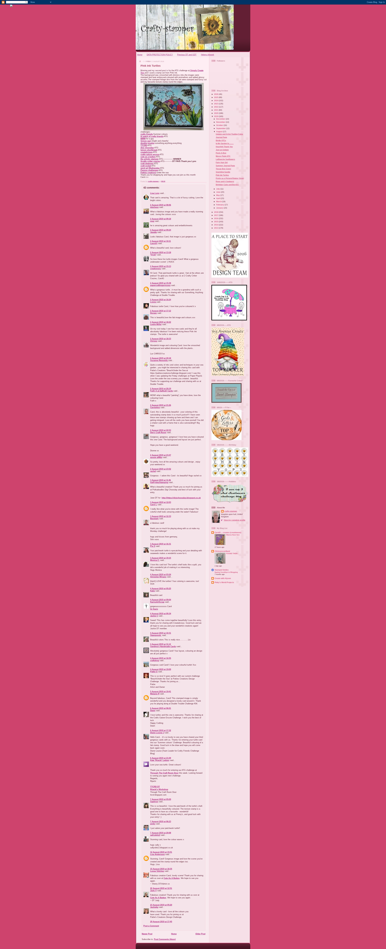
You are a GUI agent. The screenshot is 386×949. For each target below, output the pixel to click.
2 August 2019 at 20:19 (160, 389)
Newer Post (147, 934)
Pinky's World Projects (224, 582)
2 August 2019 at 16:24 (160, 300)
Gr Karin (154, 609)
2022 (216, 107)
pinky (152, 824)
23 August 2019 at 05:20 (161, 905)
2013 (216, 228)
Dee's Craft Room (158, 432)
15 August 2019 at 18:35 (161, 869)
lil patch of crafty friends (152, 136)
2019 (216, 116)
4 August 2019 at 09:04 (160, 600)
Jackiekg (154, 907)
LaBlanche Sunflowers (225, 159)
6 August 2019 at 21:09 (160, 758)
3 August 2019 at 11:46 (160, 480)
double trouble (147, 143)
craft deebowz (147, 163)
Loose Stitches (157, 871)
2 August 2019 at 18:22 (160, 322)
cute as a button (148, 157)
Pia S (152, 546)
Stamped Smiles (222, 570)
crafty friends (147, 134)
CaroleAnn (155, 407)
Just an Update (222, 150)
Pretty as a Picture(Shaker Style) (230, 178)
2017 (216, 215)
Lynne (153, 302)
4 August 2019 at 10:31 (160, 633)
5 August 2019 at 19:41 (160, 691)
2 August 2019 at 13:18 (160, 252)
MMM (143, 139)
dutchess (154, 207)
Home (139, 55)
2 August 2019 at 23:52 (160, 469)
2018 (216, 212)
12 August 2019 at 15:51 (161, 852)
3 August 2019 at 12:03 (160, 502)
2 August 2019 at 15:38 (160, 283)
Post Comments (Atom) (165, 939)
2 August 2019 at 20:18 (160, 358)
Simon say (145, 141)
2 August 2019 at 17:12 (160, 311)
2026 (216, 94)
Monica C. (155, 560)
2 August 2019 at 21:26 (160, 405)
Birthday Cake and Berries (227, 185)
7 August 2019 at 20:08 (160, 833)
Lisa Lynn (154, 193)
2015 (216, 222)
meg (152, 221)
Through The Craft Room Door (164, 773)
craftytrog (154, 660)
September (221, 128)
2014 (216, 225)
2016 (216, 218)
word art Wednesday (150, 168)
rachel (153, 471)
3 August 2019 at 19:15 (160, 558)
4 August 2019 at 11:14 (160, 644)
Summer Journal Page (225, 166)
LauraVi (153, 243)
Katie (152, 591)
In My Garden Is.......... (225, 143)
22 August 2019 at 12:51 (161, 888)
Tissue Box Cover (223, 169)
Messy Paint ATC (223, 156)
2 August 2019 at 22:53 (160, 430)
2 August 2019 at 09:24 (160, 230)
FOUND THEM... (232, 553)
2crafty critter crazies (150, 161)
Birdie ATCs (221, 140)
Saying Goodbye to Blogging (226, 572)
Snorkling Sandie (223, 172)
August (219, 132)
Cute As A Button (172, 878)
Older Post (200, 934)
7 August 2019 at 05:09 (160, 799)
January (220, 208)
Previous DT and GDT (186, 55)
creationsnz (155, 268)
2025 (216, 97)
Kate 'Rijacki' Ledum (159, 760)
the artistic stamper (149, 159)
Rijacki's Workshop (159, 789)
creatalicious (146, 152)
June (218, 192)
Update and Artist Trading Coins (229, 134)
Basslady (154, 518)
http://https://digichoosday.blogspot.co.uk (181, 498)
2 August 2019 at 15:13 (160, 266)
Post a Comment (151, 926)
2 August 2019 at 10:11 (160, 241)
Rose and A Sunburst (225, 181)
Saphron (154, 801)
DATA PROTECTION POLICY (160, 55)
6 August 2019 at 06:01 (160, 708)
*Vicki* (153, 255)
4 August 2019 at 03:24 (160, 574)
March (219, 201)
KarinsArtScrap (157, 602)
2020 (216, 113)
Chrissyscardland (222, 551)
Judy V (153, 890)
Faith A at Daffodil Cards (161, 391)
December (221, 119)
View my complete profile (234, 520)
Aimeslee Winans (158, 577)
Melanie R (154, 694)
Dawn (152, 710)
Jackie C (154, 616)
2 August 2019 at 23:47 (160, 455)
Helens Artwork (207, 55)
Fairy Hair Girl (222, 162)
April (218, 198)
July (218, 189)
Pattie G (154, 672)
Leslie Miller (156, 324)
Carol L (153, 504)
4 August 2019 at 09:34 (160, 613)
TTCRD (144, 145)
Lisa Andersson (157, 854)
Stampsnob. (155, 635)
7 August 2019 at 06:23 (160, 821)
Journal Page (221, 137)
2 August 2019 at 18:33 (160, 339)
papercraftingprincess (160, 285)
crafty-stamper (230, 511)
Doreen (153, 313)
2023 (216, 104)
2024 (216, 100)
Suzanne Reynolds (159, 360)
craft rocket (146, 166)
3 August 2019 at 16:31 (160, 544)
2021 (216, 110)
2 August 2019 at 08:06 (160, 205)
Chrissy (153, 341)
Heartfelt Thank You (224, 147)
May (218, 195)
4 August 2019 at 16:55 (160, 658)
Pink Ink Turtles (222, 175)
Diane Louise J (157, 733)
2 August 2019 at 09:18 (160, 219)
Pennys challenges (149, 170)
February (220, 205)
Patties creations (148, 172)
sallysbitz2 (155, 835)
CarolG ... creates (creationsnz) (228, 532)
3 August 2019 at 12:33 (160, 516)
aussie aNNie (156, 457)
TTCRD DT (155, 787)
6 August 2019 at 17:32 (160, 730)
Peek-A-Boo (221, 153)
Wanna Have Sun (233, 535)
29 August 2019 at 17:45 (161, 922)
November (221, 122)
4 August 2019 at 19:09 (160, 669)
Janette (153, 232)
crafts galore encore (150, 154)
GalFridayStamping (159, 482)
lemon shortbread (149, 150)
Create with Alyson (223, 578)
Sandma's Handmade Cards (163, 646)
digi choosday (147, 148)
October (220, 125)
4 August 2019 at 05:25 (160, 588)
